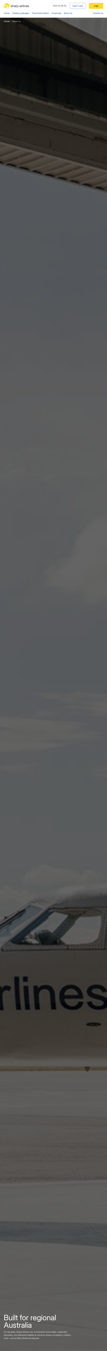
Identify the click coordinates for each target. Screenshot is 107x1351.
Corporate (56, 13)
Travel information (40, 13)
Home (7, 13)
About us (68, 13)
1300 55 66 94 (59, 6)
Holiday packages (20, 13)
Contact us (98, 13)
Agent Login (77, 6)
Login (96, 6)
